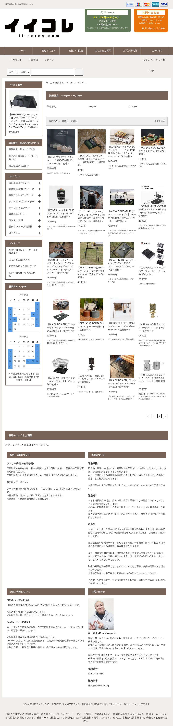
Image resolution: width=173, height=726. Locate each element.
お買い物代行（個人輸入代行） (22, 274)
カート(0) (157, 50)
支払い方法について (33, 704)
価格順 (65, 121)
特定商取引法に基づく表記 (95, 704)
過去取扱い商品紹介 (19, 166)
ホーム (21, 50)
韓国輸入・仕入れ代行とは (22, 149)
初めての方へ (49, 50)
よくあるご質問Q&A (19, 260)
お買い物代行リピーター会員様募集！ (23, 251)
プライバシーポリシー (121, 704)
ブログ (150, 70)
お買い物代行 (130, 50)
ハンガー (132, 106)
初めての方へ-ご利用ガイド (22, 266)
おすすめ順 (54, 121)
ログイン (49, 59)
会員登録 (33, 59)
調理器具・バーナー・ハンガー (70, 83)
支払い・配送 (76, 50)
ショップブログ (142, 704)
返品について (73, 704)
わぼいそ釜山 (156, 658)
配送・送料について (55, 704)
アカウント (16, 59)
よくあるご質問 (103, 50)
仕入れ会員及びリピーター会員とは (23, 157)
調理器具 (51, 106)
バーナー (92, 106)
